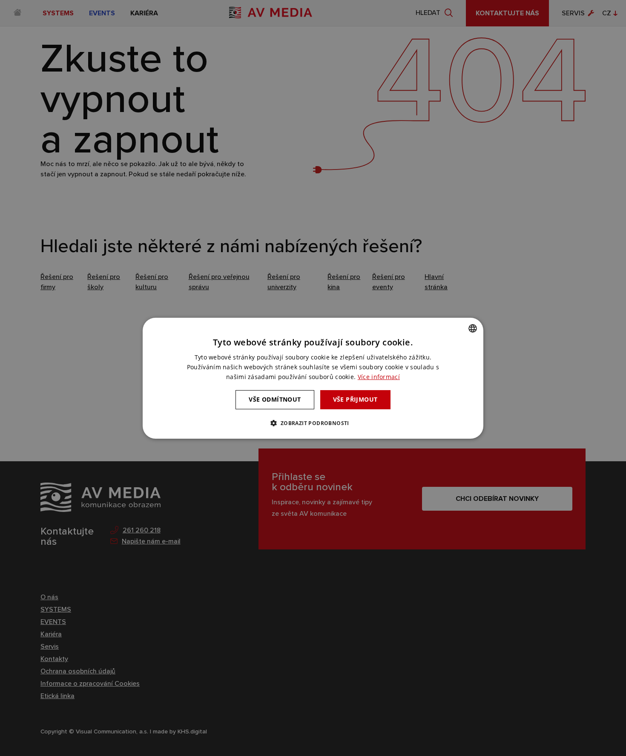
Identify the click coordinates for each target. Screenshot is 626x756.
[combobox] (472, 328)
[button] (313, 423)
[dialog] (313, 377)
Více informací (379, 377)
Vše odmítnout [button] (275, 399)
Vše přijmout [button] (355, 399)
